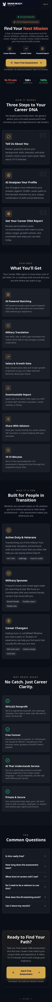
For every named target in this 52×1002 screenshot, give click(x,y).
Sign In (45, 4)
